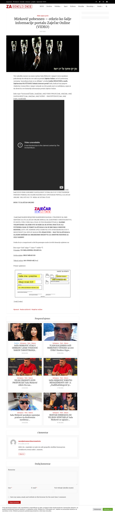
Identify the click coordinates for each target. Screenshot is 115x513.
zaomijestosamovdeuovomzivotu (29, 441)
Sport (66, 6)
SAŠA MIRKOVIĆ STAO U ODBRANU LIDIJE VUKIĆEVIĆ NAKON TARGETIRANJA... (25, 347)
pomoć (16, 309)
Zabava (33, 343)
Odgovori (21, 454)
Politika (57, 6)
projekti (33, 2)
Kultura (73, 6)
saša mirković (26, 309)
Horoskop (90, 6)
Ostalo (99, 6)
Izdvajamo (23, 343)
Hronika (81, 6)
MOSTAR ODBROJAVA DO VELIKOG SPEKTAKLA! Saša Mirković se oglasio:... (60, 417)
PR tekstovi (16, 2)
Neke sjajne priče (42, 16)
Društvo (49, 6)
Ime (10, 488)
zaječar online (37, 309)
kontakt (22, 2)
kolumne (27, 2)
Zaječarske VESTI (41, 2)
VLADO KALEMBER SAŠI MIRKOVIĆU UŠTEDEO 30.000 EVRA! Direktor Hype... (60, 347)
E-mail (34, 488)
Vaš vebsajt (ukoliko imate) (63, 488)
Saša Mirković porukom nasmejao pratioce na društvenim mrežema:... (25, 417)
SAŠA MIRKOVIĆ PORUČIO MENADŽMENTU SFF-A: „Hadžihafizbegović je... (60, 382)
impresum (9, 2)
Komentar (11, 470)
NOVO (42, 6)
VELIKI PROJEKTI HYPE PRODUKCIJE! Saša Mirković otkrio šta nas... (24, 382)
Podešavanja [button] (97, 509)
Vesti (28, 343)
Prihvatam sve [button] (108, 509)
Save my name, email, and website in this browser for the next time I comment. (38, 497)
